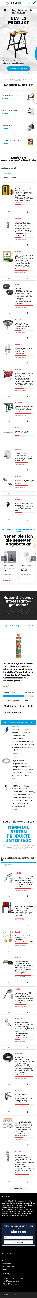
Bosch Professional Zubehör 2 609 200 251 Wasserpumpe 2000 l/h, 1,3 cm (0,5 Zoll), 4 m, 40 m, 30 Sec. (24, 506)
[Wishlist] (30, 3)
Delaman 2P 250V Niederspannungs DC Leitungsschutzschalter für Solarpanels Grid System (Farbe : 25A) (23, 457)
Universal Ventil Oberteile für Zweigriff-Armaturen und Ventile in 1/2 (24, 481)
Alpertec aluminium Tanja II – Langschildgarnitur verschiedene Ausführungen (24, 350)
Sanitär (14, 758)
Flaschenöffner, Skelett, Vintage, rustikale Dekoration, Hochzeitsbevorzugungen (24, 939)
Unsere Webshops (8, 1267)
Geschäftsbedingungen (10, 1281)
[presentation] (3, 558)
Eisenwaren (15, 727)
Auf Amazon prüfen (13, 712)
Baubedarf (15, 783)
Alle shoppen (6, 1264)
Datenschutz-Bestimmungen (12, 1278)
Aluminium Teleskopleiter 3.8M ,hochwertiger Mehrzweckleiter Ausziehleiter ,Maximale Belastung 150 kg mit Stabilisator (24, 911)
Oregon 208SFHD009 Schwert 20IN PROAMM (22, 432)
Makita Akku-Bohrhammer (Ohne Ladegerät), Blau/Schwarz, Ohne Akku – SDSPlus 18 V (24, 408)
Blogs (3, 1261)
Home (4, 1258)
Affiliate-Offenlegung (9, 1284)
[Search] (25, 3)
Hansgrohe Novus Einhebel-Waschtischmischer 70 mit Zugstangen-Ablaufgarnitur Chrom (23, 1098)
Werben (4, 1269)
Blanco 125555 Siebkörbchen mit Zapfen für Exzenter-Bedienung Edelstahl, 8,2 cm (23, 325)
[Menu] (2, 3)
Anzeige (5, 98)
